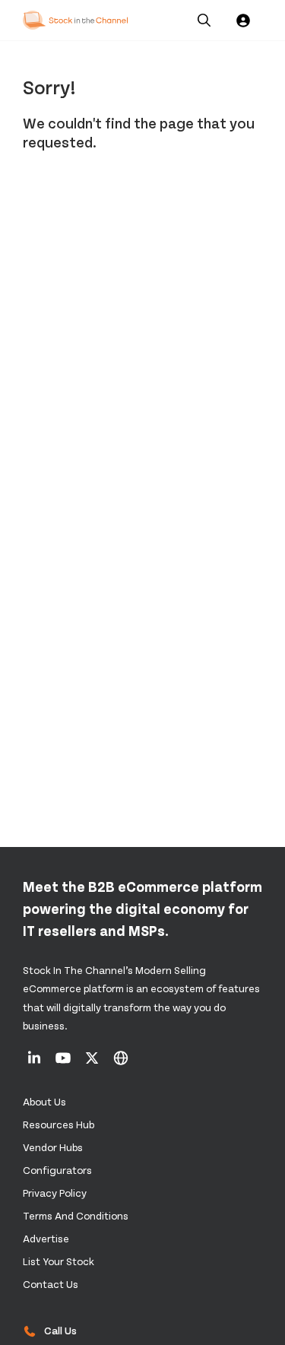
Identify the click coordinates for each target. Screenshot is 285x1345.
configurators (57, 1169)
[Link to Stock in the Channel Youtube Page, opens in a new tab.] (64, 1063)
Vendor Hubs (53, 1146)
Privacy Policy (55, 1192)
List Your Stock (58, 1261)
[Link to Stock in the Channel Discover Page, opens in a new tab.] (120, 1063)
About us (44, 1101)
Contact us (50, 1283)
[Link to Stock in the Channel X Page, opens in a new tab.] (93, 1063)
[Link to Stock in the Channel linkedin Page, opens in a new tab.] (35, 1063)
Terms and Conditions (75, 1215)
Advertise (46, 1238)
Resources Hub (58, 1124)
